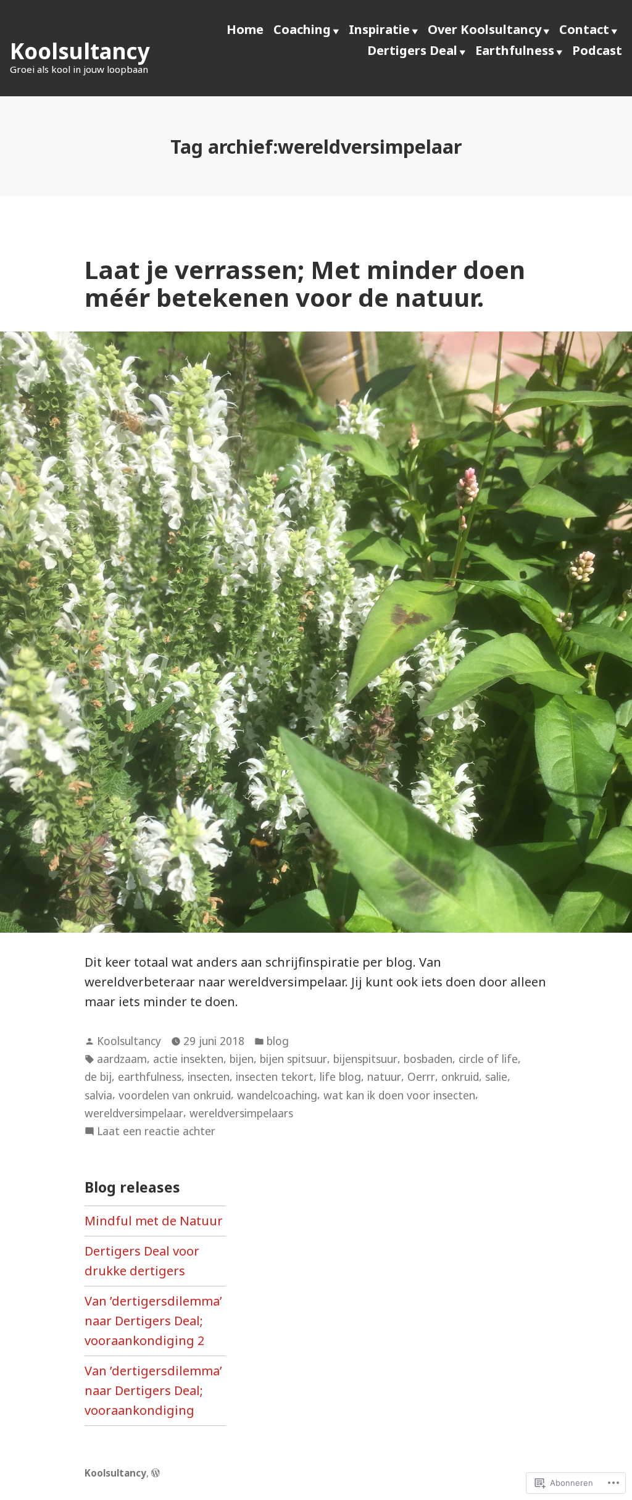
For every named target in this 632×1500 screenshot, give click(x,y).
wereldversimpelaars (241, 1113)
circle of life (488, 1058)
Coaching (302, 29)
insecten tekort (275, 1076)
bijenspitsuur (365, 1058)
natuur (384, 1076)
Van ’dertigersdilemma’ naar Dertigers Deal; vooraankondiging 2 (153, 1321)
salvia (98, 1095)
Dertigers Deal (412, 50)
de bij (98, 1076)
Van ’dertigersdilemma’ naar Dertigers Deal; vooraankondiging (153, 1390)
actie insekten (188, 1058)
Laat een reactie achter (156, 1131)
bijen (242, 1058)
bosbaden (428, 1058)
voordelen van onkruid (174, 1095)
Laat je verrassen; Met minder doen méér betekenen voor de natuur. (305, 283)
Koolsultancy (80, 50)
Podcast (597, 50)
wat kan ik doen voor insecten (399, 1095)
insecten (209, 1076)
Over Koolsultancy (484, 29)
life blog (340, 1076)
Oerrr (421, 1076)
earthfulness (149, 1076)
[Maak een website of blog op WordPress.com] (155, 1473)
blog (278, 1040)
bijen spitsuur (293, 1058)
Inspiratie (379, 29)
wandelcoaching (277, 1095)
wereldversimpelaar (134, 1113)
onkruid (460, 1076)
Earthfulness (514, 50)
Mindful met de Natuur (154, 1220)
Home (245, 29)
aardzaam (122, 1058)
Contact (584, 29)
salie (496, 1076)
